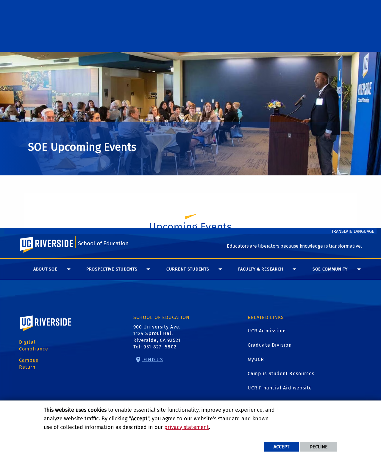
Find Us (152, 359)
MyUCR (256, 359)
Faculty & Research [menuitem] (260, 269)
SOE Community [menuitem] (330, 269)
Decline (319, 446)
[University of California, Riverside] (46, 331)
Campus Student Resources (281, 373)
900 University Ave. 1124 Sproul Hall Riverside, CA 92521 (157, 333)
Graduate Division (270, 345)
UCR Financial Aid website (280, 388)
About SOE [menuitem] (45, 269)
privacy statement (186, 427)
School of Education (103, 243)
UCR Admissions (267, 331)
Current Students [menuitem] (187, 269)
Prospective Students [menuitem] (111, 269)
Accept (281, 446)
